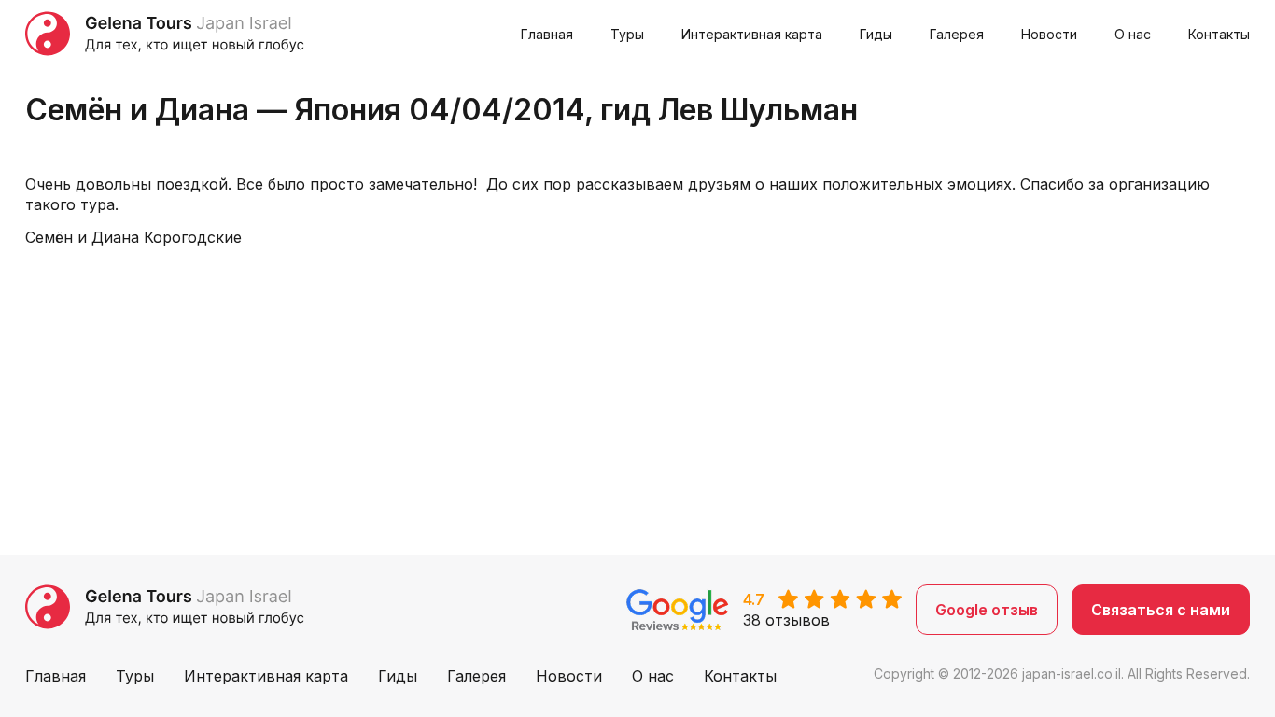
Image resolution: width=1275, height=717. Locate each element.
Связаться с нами (1160, 609)
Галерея (957, 34)
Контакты (1219, 34)
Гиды (876, 34)
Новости (1049, 34)
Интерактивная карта (751, 34)
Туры (627, 34)
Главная (547, 34)
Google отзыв (986, 609)
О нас (1132, 34)
